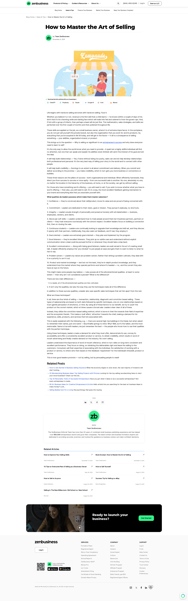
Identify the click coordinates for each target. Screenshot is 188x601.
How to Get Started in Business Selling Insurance (67, 368)
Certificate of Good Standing (91, 574)
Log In (41, 550)
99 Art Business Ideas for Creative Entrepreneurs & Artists (71, 384)
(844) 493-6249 (130, 3)
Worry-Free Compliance (89, 552)
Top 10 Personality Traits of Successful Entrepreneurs (69, 379)
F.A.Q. (141, 549)
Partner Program (116, 565)
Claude (77, 102)
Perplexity (65, 102)
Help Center (143, 552)
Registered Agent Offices (119, 577)
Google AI (91, 102)
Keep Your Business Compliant (123, 10)
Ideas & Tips (41, 17)
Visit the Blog (115, 561)
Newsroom (114, 558)
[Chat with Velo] (183, 596)
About (112, 546)
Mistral (115, 102)
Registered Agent (87, 549)
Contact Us (143, 555)
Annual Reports (86, 558)
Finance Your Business (85, 10)
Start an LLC (154, 3)
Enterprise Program (117, 571)
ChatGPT (52, 102)
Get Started (146, 518)
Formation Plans (86, 546)
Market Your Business (103, 10)
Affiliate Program (116, 568)
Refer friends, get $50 (118, 574)
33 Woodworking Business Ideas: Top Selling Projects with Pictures (74, 373)
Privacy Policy (144, 561)
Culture (112, 555)
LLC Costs (84, 568)
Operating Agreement (88, 555)
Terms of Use (144, 558)
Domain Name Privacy (88, 577)
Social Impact (115, 552)
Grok (101, 102)
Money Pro (85, 565)
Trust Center (143, 565)
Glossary (142, 568)
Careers (113, 549)
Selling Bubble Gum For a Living (61, 390)
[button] (80, 528)
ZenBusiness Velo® (88, 561)
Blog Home (58, 10)
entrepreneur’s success (112, 142)
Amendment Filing (87, 571)
